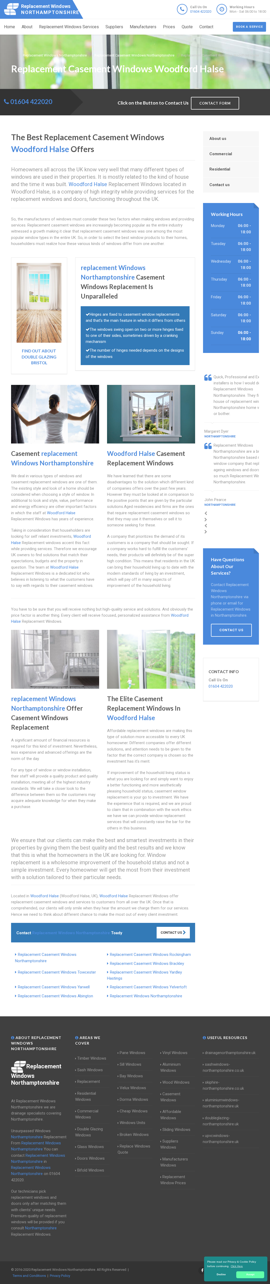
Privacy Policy (60, 1276)
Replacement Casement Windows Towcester (57, 972)
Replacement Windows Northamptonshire (146, 996)
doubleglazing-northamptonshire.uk (221, 1121)
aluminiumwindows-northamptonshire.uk (221, 1103)
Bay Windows (131, 1076)
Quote (187, 26)
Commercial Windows (86, 1114)
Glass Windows (90, 1146)
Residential (219, 169)
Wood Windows (176, 1082)
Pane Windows (132, 1052)
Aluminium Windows (170, 1067)
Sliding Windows (176, 1129)
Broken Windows (134, 1134)
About (27, 26)
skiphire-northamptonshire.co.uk (223, 1085)
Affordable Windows (170, 1114)
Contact (206, 26)
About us (217, 138)
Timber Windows (91, 1058)
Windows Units (132, 1122)
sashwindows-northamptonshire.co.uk (223, 1067)
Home (9, 26)
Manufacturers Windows (174, 1162)
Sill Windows (130, 1064)
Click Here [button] (237, 1266)
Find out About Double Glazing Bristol (39, 356)
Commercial (220, 154)
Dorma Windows (134, 1099)
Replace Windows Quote (134, 1149)
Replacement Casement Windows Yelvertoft (148, 987)
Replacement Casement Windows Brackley (147, 963)
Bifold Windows (90, 1170)
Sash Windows (90, 1070)
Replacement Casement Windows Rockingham (150, 954)
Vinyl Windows (174, 1052)
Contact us (219, 184)
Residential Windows (85, 1096)
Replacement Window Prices (173, 1179)
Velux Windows (133, 1087)
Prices (169, 26)
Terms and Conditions (29, 1276)
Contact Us (172, 932)
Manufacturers (143, 26)
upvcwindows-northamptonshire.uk (221, 1138)
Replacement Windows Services (69, 26)
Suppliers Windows (169, 1144)
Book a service (249, 27)
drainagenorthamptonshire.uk (230, 1052)
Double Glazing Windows (89, 1132)
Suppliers (114, 26)
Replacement (88, 1081)
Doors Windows (91, 1158)
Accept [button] (250, 1274)
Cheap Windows (134, 1111)
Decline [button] (221, 1274)
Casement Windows (170, 1097)
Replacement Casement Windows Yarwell (54, 987)
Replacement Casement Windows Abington (55, 996)
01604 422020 (200, 11)
